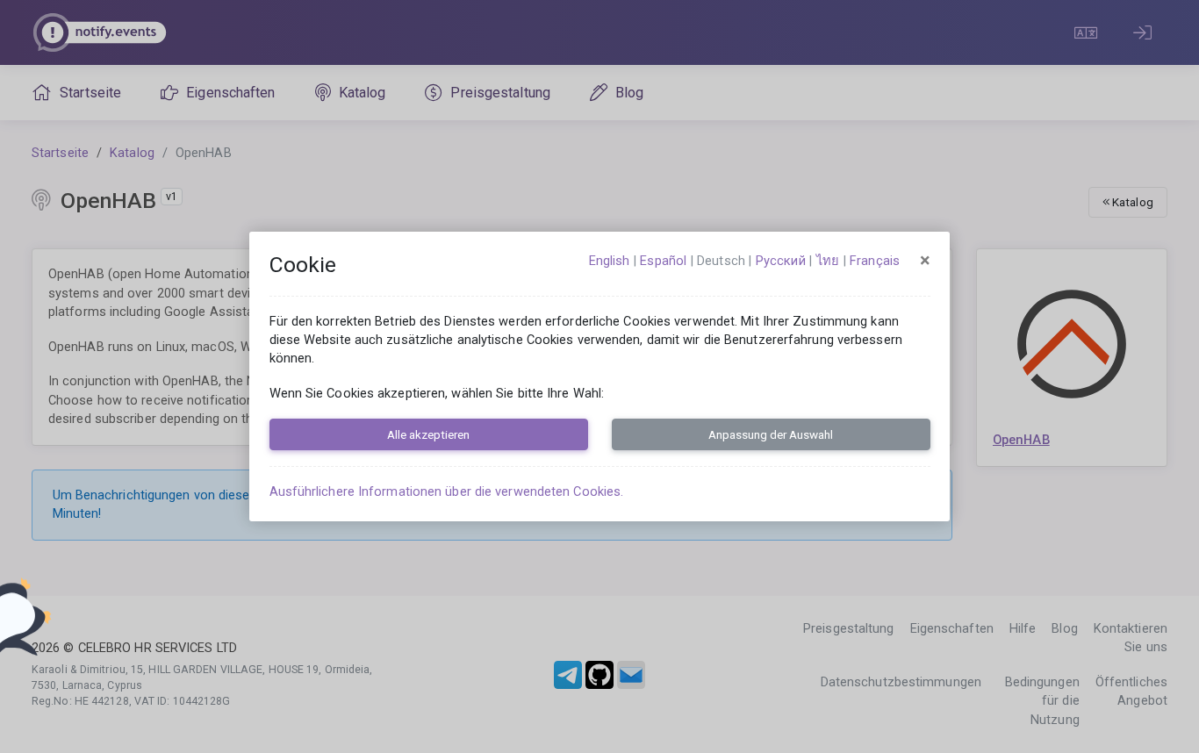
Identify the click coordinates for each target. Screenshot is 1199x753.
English (609, 261)
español (663, 261)
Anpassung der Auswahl (770, 434)
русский (781, 261)
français (875, 261)
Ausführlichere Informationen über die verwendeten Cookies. (446, 491)
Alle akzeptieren (428, 434)
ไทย (827, 261)
